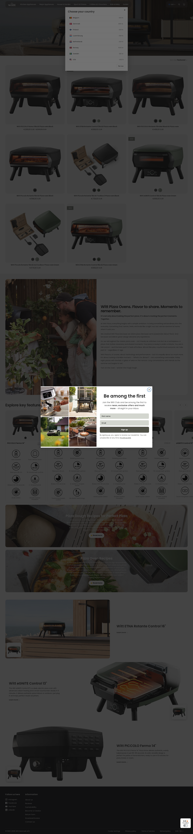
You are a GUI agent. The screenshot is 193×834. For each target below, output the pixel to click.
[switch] (185, 825)
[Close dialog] (149, 390)
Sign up (124, 429)
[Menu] (189, 819)
